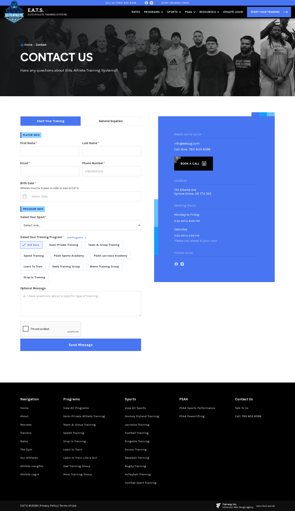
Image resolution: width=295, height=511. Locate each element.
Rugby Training (135, 466)
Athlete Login (233, 12)
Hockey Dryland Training (142, 416)
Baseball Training (137, 457)
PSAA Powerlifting (192, 416)
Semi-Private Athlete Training (84, 416)
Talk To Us (241, 408)
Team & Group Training (79, 424)
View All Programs (76, 408)
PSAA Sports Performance (197, 408)
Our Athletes (29, 457)
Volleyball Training (138, 474)
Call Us (120, 3)
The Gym (26, 449)
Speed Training (73, 433)
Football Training (137, 433)
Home (24, 408)
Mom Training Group (77, 474)
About (24, 416)
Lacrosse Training (137, 424)
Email (25, 163)
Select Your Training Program (42, 237)
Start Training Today (176, 3)
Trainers (26, 433)
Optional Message (33, 288)
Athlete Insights (31, 466)
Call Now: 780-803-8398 (192, 149)
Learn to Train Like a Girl (80, 457)
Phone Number (93, 163)
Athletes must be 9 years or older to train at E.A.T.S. (49, 188)
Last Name (90, 143)
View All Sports (135, 408)
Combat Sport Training (141, 483)
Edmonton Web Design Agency (238, 507)
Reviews (26, 424)
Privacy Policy (49, 505)
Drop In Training (74, 441)
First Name (28, 143)
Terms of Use (68, 505)
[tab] (50, 121)
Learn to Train (72, 449)
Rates (136, 12)
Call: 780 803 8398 (248, 416)
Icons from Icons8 (265, 506)
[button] (153, 12)
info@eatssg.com (186, 143)
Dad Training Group (76, 466)
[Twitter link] (152, 3)
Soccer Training (136, 449)
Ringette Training (137, 441)
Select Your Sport (33, 217)
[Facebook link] (146, 3)
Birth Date (28, 183)
